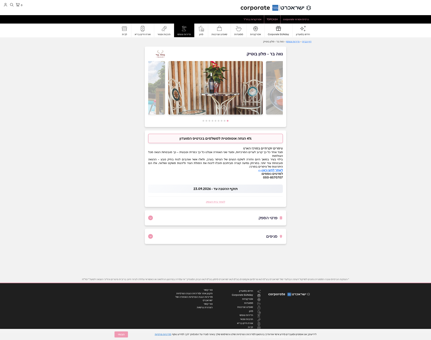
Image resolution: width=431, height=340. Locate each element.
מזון (201, 34)
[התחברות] (5, 5)
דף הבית (306, 41)
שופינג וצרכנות (219, 34)
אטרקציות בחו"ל (252, 19)
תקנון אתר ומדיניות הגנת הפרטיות (194, 293)
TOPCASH (272, 19)
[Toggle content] (150, 218)
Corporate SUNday (278, 34)
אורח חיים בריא (143, 34)
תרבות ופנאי (164, 34)
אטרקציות (255, 34)
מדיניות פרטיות (163, 334)
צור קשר (208, 289)
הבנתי (121, 334)
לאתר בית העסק (215, 201)
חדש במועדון (303, 34)
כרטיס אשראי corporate (296, 19)
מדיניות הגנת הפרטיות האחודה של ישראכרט (194, 298)
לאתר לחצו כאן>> (270, 170)
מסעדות (238, 34)
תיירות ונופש (184, 34)
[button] (227, 121)
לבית (124, 34)
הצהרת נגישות (205, 307)
